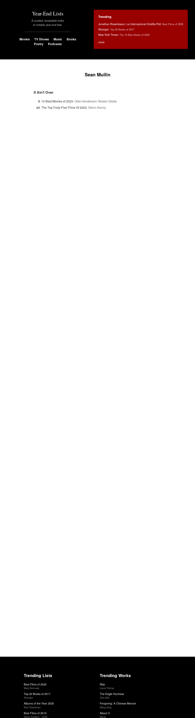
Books (71, 39)
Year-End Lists (47, 13)
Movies (24, 39)
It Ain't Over (43, 92)
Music (58, 39)
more (101, 42)
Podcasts (55, 44)
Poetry (38, 44)
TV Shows (41, 39)
